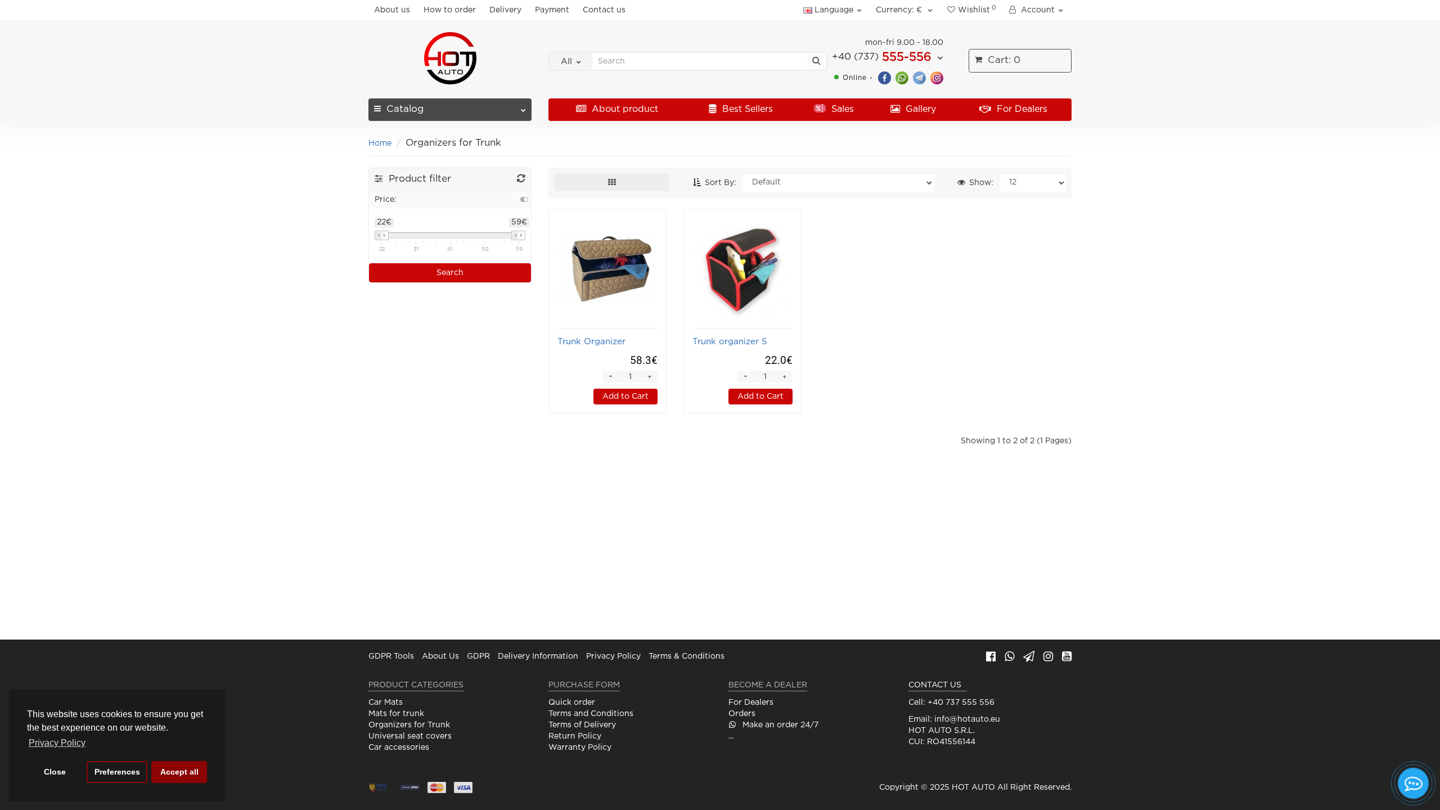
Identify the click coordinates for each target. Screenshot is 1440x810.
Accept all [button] (179, 771)
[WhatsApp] (902, 77)
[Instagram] (936, 77)
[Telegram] (919, 77)
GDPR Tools (391, 656)
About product (623, 109)
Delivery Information (538, 656)
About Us (440, 656)
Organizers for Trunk (409, 725)
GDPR (478, 656)
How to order (450, 10)
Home (380, 143)
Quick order (571, 702)
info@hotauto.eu (967, 719)
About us (392, 10)
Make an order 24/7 (779, 725)
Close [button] (55, 771)
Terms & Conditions (686, 656)
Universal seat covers (410, 736)
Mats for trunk (396, 713)
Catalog (405, 109)
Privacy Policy (613, 656)
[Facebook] (884, 77)
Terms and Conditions (590, 713)
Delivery (505, 10)
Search (450, 272)
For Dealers (1020, 109)
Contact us (604, 10)
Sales (841, 109)
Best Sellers (746, 109)
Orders (741, 713)
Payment (552, 10)
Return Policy (574, 736)
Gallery (919, 109)
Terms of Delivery (582, 725)
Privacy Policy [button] (57, 743)
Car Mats (385, 702)
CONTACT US (934, 685)
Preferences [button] (117, 771)
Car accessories (398, 747)
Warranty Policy (579, 747)
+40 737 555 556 (961, 702)
